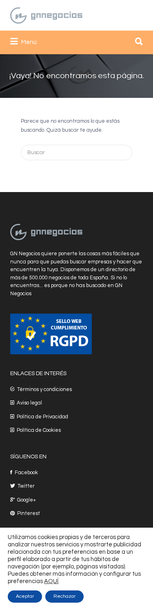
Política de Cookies (39, 430)
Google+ (26, 500)
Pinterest (28, 513)
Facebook (26, 472)
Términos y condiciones (44, 389)
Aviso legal (29, 403)
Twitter (26, 486)
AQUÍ (51, 581)
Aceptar (25, 596)
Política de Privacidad (42, 417)
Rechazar (64, 596)
